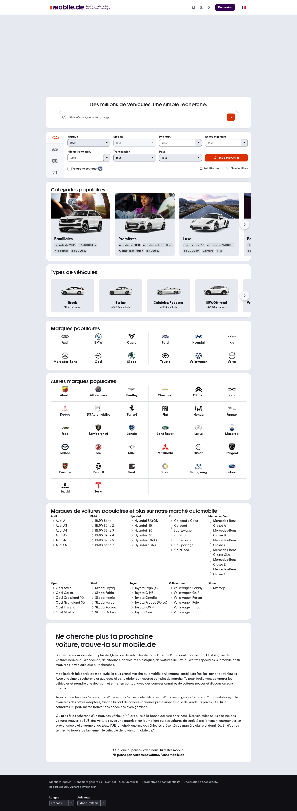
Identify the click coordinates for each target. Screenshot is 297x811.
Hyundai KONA (145, 545)
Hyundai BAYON (146, 521)
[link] (201, 7)
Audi (54, 516)
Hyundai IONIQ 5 (147, 540)
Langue (54, 797)
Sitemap (219, 588)
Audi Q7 (61, 545)
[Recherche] (231, 117)
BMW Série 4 (104, 535)
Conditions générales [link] (88, 782)
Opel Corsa (64, 593)
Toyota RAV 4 (144, 607)
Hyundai (135, 516)
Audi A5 (61, 535)
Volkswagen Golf (186, 593)
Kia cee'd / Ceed (186, 521)
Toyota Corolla (146, 598)
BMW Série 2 (104, 526)
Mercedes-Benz (218, 516)
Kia (171, 516)
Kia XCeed (181, 550)
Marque (72, 136)
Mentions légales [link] (60, 782)
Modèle (118, 136)
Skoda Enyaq (105, 588)
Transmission (121, 151)
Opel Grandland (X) (70, 602)
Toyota (134, 583)
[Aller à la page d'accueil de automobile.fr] (82, 7)
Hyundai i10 (143, 526)
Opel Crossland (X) (70, 598)
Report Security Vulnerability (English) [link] (73, 787)
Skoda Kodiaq (105, 607)
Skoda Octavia (106, 612)
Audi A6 (61, 540)
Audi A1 (61, 521)
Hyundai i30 (143, 535)
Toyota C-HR (144, 593)
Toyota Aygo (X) (146, 588)
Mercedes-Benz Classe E (224, 562)
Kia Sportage (183, 545)
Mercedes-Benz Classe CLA (224, 552)
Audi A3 (61, 526)
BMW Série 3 (104, 530)
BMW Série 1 (104, 521)
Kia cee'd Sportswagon (184, 528)
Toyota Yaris (143, 612)
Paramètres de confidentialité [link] (161, 782)
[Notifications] (193, 7)
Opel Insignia (65, 607)
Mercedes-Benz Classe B (224, 533)
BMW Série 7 (104, 545)
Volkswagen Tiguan (188, 607)
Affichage (83, 797)
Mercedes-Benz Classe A (224, 523)
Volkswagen (177, 583)
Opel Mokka (65, 612)
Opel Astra (64, 588)
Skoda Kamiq (105, 598)
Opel (54, 583)
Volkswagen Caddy (188, 588)
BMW (94, 516)
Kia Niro (180, 535)
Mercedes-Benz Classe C (224, 542)
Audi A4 (61, 530)
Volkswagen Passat (188, 598)
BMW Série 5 (104, 540)
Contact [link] (110, 782)
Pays (162, 151)
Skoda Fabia (104, 593)
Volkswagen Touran (188, 612)
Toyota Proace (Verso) (151, 602)
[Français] (243, 7)
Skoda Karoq (105, 602)
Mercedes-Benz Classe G (224, 571)
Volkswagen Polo (186, 602)
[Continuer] (244, 224)
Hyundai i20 (143, 530)
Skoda (94, 583)
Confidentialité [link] (129, 782)
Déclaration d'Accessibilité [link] (201, 782)
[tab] (55, 137)
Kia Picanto (182, 540)
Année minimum (215, 136)
